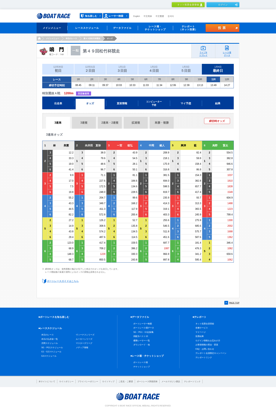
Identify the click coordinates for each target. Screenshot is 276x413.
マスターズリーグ (84, 343)
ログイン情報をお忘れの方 (207, 340)
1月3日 (186, 69)
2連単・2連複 (109, 122)
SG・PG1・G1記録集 (143, 332)
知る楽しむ (91, 15)
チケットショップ (141, 366)
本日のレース (47, 335)
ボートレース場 (140, 362)
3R (105, 79)
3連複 (83, 122)
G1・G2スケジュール (51, 351)
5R (132, 79)
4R (118, 79)
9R (186, 79)
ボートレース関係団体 (147, 381)
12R (227, 79)
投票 (222, 28)
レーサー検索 (116, 15)
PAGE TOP (234, 303)
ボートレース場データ (143, 328)
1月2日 (154, 69)
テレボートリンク (203, 357)
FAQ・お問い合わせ (204, 349)
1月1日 (122, 69)
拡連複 (136, 122)
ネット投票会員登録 (188, 4)
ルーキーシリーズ (84, 339)
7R (159, 79)
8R (172, 79)
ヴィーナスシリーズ (85, 335)
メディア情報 (82, 347)
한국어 (171, 16)
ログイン (223, 4)
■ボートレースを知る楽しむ (53, 317)
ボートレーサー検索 (142, 323)
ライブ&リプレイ (203, 53)
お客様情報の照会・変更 (206, 345)
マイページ (200, 332)
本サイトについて (47, 381)
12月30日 (58, 69)
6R (145, 79)
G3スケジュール (49, 356)
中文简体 (148, 16)
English (136, 16)
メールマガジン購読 (170, 381)
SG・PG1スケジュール (52, 347)
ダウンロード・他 (141, 345)
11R (213, 79)
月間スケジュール (49, 343)
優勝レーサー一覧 (141, 340)
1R (78, 79)
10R (200, 79)
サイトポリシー (66, 381)
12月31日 (90, 69)
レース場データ (227, 53)
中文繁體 (160, 16)
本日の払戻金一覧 (49, 339)
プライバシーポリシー (88, 381)
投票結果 (199, 336)
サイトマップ (108, 381)
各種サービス (201, 328)
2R (91, 79)
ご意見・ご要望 (125, 381)
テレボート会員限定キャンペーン (210, 353)
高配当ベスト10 (140, 336)
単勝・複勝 (162, 122)
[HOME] (39, 38)
